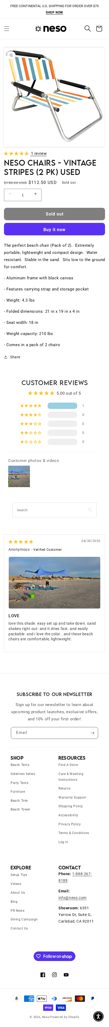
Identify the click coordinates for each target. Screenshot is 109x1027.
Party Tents (20, 783)
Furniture (18, 792)
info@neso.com (72, 898)
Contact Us (19, 928)
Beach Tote (19, 801)
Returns (64, 788)
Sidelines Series (23, 774)
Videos (16, 884)
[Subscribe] (92, 733)
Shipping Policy (70, 806)
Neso (46, 1017)
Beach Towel (20, 809)
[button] (6, 28)
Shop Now (54, 12)
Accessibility (68, 815)
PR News (17, 911)
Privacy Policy (69, 824)
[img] (20, 541)
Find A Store (68, 765)
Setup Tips (19, 875)
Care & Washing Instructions (70, 777)
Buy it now (54, 229)
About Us (18, 892)
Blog (14, 901)
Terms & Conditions (73, 833)
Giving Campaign (24, 919)
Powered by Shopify (64, 1017)
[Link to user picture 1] (54, 583)
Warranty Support (72, 797)
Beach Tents (20, 765)
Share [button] (15, 357)
